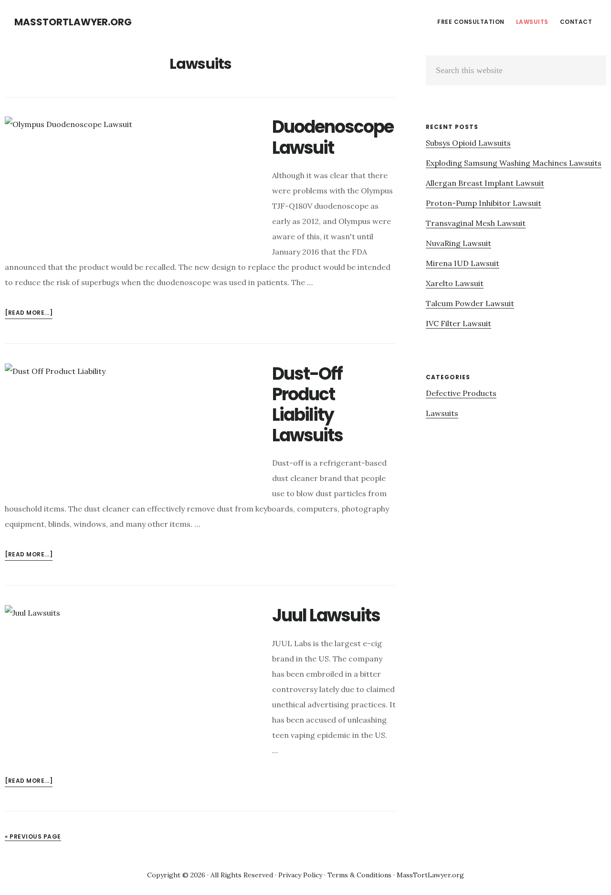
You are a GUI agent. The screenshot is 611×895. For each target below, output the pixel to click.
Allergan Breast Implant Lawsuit (485, 183)
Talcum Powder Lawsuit (470, 303)
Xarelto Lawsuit (455, 283)
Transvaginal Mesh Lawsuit (476, 223)
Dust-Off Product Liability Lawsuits (307, 405)
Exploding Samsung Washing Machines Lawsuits (513, 163)
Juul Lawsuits (326, 615)
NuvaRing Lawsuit (458, 243)
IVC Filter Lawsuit (458, 323)
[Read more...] (29, 313)
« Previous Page (33, 836)
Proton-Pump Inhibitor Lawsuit (483, 203)
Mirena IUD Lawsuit (462, 263)
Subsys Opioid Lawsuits (468, 143)
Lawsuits (442, 413)
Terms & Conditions (359, 875)
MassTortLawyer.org (73, 22)
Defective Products (461, 393)
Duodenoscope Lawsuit (332, 137)
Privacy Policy (300, 875)
